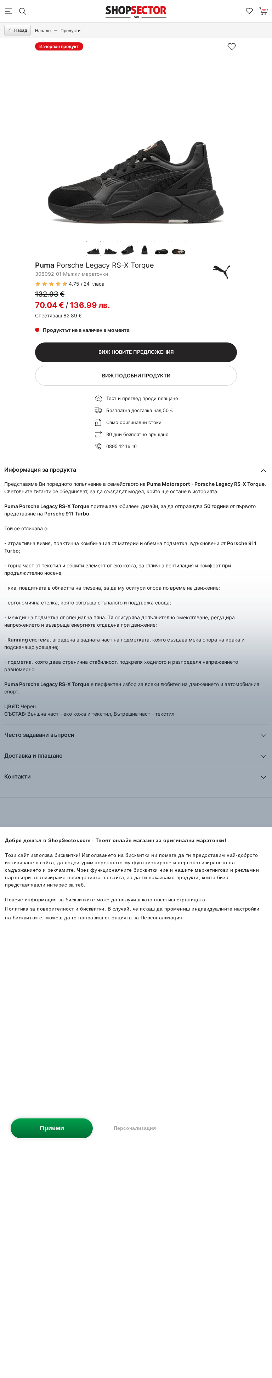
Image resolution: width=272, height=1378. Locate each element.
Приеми (52, 1128)
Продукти (70, 30)
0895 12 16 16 (121, 446)
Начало (43, 30)
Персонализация (135, 1128)
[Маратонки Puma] (221, 271)
